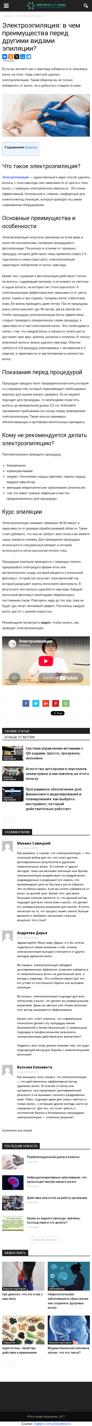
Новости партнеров (9, 757)
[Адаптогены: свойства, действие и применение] (23, 1330)
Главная (7, 16)
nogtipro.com (42, 1423)
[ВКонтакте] (4, 56)
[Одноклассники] (10, 56)
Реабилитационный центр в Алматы (53, 1157)
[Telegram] (28, 56)
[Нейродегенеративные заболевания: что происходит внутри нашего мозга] (13, 1182)
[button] (86, 5)
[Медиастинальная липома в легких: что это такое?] (69, 1330)
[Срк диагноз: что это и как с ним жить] (23, 1276)
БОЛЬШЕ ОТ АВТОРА (20, 737)
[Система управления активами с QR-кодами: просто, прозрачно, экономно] (13, 753)
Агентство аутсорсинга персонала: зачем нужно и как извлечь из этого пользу (57, 774)
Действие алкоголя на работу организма (57, 1198)
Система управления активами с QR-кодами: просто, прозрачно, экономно (54, 753)
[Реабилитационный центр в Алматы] (13, 1162)
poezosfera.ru (61, 1423)
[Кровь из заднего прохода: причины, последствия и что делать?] (13, 1223)
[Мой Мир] (22, 56)
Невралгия (9, 1342)
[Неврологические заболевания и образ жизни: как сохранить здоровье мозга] (69, 1276)
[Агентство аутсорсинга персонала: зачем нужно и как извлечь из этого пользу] (13, 773)
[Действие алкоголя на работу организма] (13, 1203)
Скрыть (31, 147)
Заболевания (56, 1288)
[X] (16, 56)
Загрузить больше (44, 1239)
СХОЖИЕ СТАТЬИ (17, 731)
